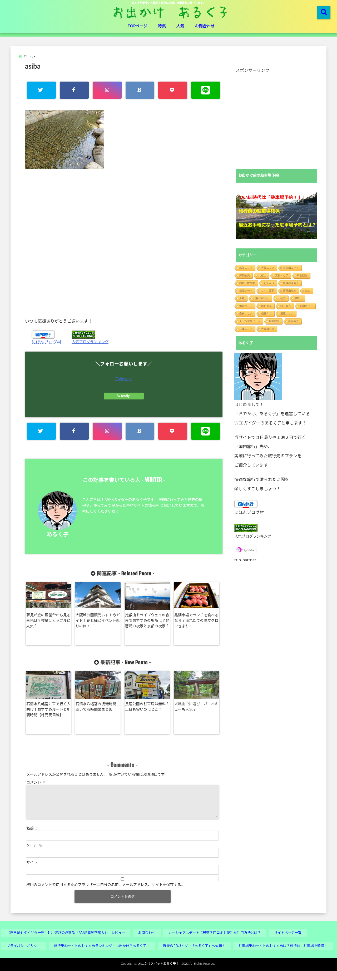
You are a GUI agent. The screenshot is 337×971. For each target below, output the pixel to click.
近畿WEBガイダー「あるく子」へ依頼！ (194, 946)
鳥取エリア (245, 267)
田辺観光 (266, 305)
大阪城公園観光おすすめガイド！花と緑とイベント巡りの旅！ (98, 620)
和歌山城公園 (247, 283)
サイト (31, 862)
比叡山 (262, 275)
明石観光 (285, 305)
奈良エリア (245, 313)
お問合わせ (205, 26)
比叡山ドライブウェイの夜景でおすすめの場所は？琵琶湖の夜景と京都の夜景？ (147, 620)
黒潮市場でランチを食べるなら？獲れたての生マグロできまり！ (196, 620)
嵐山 (307, 290)
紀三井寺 (266, 313)
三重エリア (287, 313)
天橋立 (282, 298)
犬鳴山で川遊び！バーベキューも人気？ (196, 707)
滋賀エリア (245, 305)
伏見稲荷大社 (261, 298)
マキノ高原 (267, 290)
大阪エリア (267, 267)
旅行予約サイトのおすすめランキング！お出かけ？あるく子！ (102, 946)
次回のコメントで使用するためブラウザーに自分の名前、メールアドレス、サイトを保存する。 (105, 885)
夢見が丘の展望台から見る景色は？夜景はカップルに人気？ (48, 620)
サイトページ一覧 (287, 933)
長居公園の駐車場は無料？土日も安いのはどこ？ (147, 707)
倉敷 (242, 298)
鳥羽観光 (302, 275)
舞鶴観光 (244, 275)
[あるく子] (258, 376)
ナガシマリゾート (249, 321)
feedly (125, 396)
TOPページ (137, 26)
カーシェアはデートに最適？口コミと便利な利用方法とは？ (214, 933)
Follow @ (123, 379)
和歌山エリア (291, 267)
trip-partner (245, 560)
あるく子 (58, 534)
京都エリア (281, 275)
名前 (32, 828)
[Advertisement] (123, 243)
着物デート (245, 290)
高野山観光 (289, 290)
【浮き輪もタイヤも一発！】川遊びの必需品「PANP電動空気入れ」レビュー (66, 933)
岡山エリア (306, 305)
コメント (36, 782)
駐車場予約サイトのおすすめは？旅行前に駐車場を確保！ (283, 946)
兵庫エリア (245, 328)
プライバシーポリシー (24, 946)
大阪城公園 (267, 328)
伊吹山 (298, 298)
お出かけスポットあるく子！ (158, 963)
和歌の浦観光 (291, 283)
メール (34, 845)
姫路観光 (274, 321)
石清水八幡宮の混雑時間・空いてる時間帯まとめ (98, 707)
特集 (162, 26)
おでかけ (269, 283)
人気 (180, 26)
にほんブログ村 (46, 342)
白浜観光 (293, 321)
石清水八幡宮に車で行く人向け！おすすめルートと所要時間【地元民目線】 (48, 709)
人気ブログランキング (90, 342)
